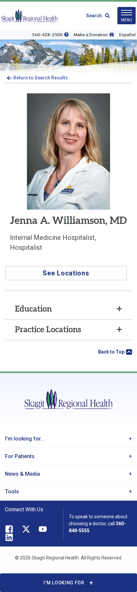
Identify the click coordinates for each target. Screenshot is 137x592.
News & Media (22, 474)
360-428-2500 (47, 34)
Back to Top (111, 351)
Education (33, 309)
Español (127, 34)
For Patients (20, 456)
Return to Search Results (40, 77)
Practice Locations (48, 330)
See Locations (66, 273)
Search (94, 15)
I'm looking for (64, 582)
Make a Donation (90, 34)
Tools (12, 491)
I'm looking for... (25, 439)
